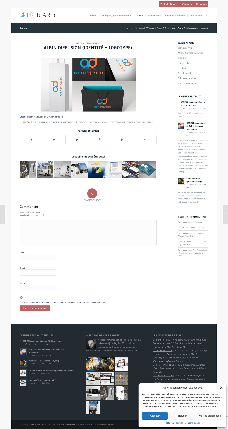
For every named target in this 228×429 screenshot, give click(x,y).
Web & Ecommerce (187, 83)
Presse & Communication (167, 28)
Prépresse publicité (187, 78)
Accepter (155, 415)
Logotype (182, 68)
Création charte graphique (64, 122)
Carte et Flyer (184, 63)
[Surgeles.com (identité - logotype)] (113, 169)
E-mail (23, 268)
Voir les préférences (210, 415)
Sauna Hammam (184, 227)
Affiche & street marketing (190, 53)
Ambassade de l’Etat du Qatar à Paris (191, 234)
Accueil (142, 28)
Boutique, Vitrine (186, 48)
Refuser (182, 415)
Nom (22, 252)
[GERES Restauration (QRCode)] (45, 169)
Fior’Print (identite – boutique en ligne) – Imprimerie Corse (193, 253)
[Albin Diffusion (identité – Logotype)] (88, 85)
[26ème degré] (2, 214)
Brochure (182, 58)
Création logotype (88, 122)
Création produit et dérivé (140, 122)
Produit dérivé (184, 73)
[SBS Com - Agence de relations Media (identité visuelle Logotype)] (62, 169)
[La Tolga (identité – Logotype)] (28, 169)
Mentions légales (192, 423)
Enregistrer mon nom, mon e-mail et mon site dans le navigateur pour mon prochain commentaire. (63, 302)
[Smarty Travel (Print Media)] (79, 169)
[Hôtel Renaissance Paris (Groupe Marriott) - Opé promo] (130, 169)
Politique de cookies (174, 423)
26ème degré (198, 222)
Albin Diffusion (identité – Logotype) (88, 47)
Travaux (24, 28)
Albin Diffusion (42, 122)
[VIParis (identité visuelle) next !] (225, 214)
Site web (23, 283)
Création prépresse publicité (112, 122)
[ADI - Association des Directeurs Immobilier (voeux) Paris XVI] (147, 169)
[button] (221, 387)
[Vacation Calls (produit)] (96, 169)
